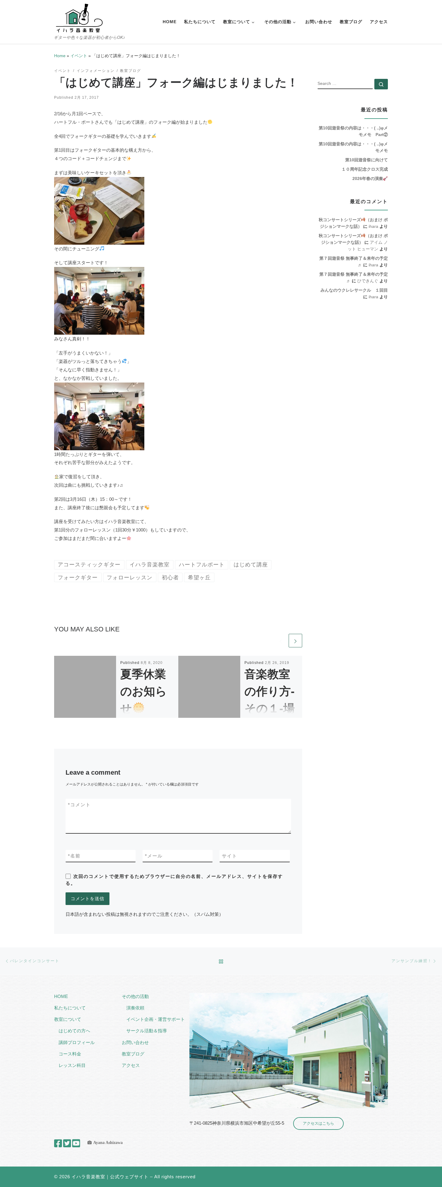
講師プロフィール (77, 1042)
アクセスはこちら (318, 1123)
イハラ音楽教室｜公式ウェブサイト (110, 1176)
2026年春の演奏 (367, 178)
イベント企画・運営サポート (155, 1019)
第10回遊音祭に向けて (366, 159)
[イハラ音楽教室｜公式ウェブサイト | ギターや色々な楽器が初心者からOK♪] (79, 17)
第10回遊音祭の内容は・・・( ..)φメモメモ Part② (353, 131)
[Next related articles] (295, 640)
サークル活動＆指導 (146, 1030)
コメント (79, 804)
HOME (61, 996)
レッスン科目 (72, 1065)
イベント (78, 55)
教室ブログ (133, 1053)
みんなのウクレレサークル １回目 (354, 290)
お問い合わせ (135, 1042)
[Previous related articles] (280, 640)
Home (60, 55)
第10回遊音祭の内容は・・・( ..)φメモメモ (353, 147)
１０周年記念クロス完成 (365, 169)
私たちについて (70, 1007)
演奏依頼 (135, 1007)
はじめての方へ (74, 1030)
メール (154, 855)
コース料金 (70, 1053)
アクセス (131, 1065)
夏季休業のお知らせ (143, 691)
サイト (229, 855)
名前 (74, 855)
